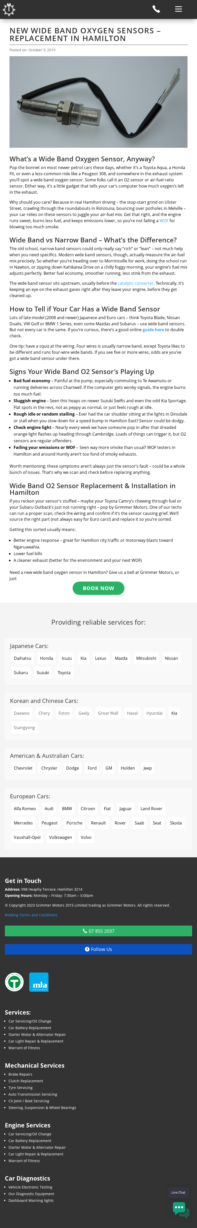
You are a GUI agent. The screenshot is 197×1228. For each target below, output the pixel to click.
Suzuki (43, 672)
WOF (164, 220)
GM (108, 768)
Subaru (21, 672)
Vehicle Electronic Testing (30, 1187)
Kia (83, 658)
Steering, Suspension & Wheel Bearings (42, 1107)
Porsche (74, 823)
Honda (46, 658)
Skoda (176, 823)
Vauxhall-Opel (27, 837)
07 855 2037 (101, 931)
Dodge (72, 768)
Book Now (98, 588)
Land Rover (151, 808)
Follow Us (101, 949)
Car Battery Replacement (29, 1027)
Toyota (64, 672)
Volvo (86, 837)
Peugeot (50, 823)
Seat (157, 823)
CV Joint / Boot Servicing (28, 1100)
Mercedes (23, 823)
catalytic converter (136, 283)
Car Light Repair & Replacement (35, 1041)
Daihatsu (22, 658)
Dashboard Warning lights (31, 1200)
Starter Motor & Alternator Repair (37, 1034)
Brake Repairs (20, 1074)
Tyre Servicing (20, 1087)
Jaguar (126, 808)
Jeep (148, 768)
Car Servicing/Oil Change (29, 1021)
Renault (98, 823)
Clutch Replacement (25, 1080)
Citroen (88, 808)
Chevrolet (23, 768)
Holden (128, 768)
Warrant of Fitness (24, 1047)
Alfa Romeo (25, 808)
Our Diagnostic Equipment (31, 1193)
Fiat (107, 808)
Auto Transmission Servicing (32, 1094)
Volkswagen (60, 837)
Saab (139, 823)
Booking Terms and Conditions (31, 914)
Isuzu (67, 658)
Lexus (100, 658)
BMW (67, 808)
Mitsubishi (146, 658)
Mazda (121, 658)
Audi (49, 808)
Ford (92, 768)
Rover (120, 823)
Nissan (171, 658)
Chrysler (49, 768)
